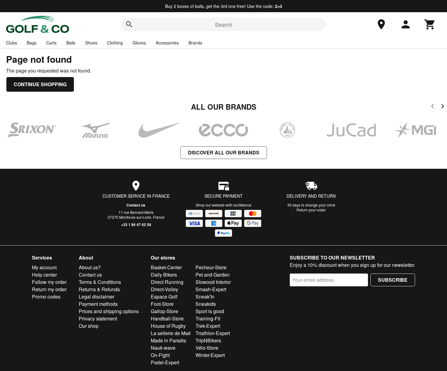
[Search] (129, 24)
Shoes (91, 43)
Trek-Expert (208, 325)
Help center (44, 274)
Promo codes (46, 296)
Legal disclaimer (96, 296)
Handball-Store (167, 318)
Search (223, 24)
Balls (70, 43)
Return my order (49, 289)
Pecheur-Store (211, 267)
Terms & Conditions (100, 281)
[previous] (432, 107)
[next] (442, 107)
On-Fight (160, 355)
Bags (31, 43)
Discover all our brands (223, 152)
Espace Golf (164, 296)
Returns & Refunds (99, 289)
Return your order (311, 209)
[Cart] (430, 24)
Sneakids (206, 303)
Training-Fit (208, 318)
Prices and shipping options (109, 311)
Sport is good (210, 311)
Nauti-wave (163, 347)
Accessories (167, 43)
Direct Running (167, 281)
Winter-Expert (210, 355)
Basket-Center (166, 267)
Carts (51, 43)
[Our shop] (381, 24)
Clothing (115, 43)
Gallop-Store (164, 311)
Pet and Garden (213, 274)
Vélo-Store (207, 347)
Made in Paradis (168, 340)
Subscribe (392, 279)
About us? (90, 267)
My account (44, 267)
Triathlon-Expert (213, 333)
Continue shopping (40, 84)
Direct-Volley (164, 289)
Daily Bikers (164, 274)
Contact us (135, 205)
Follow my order (49, 281)
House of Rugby (168, 325)
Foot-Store (162, 303)
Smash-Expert (211, 289)
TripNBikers (208, 340)
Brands (195, 43)
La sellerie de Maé (171, 333)
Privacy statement (98, 318)
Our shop (89, 325)
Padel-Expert (165, 362)
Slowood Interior (213, 281)
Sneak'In (205, 296)
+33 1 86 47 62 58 (136, 224)
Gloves (139, 43)
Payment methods (98, 303)
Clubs (11, 43)
